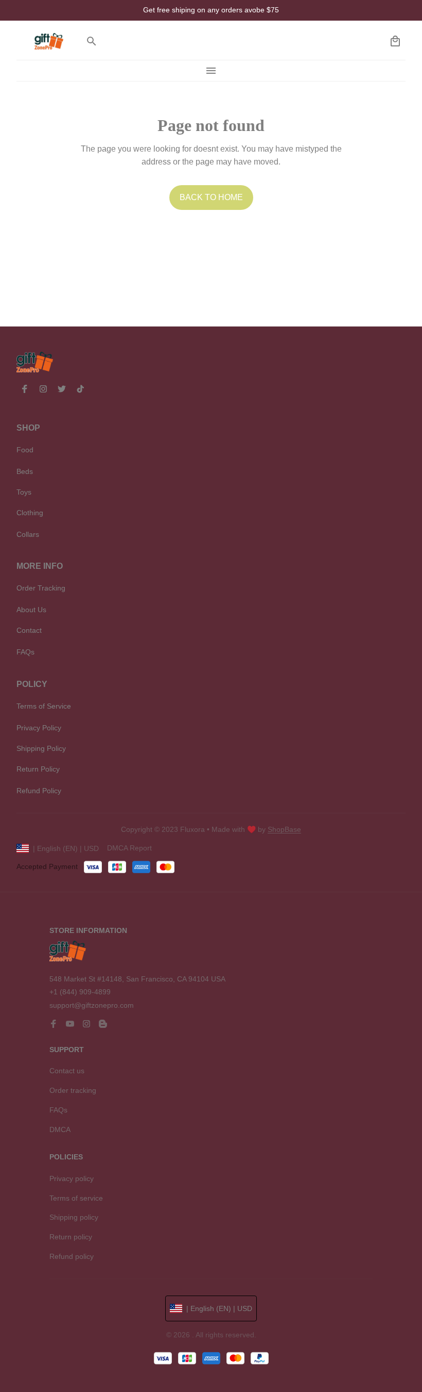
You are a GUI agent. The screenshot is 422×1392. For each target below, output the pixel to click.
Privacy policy (71, 1178)
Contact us (66, 1071)
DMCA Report (129, 848)
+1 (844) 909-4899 (80, 992)
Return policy (70, 1237)
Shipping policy (73, 1217)
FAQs (58, 1110)
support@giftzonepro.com (91, 1005)
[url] (284, 830)
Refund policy (71, 1256)
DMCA (60, 1129)
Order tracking (72, 1090)
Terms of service (76, 1198)
